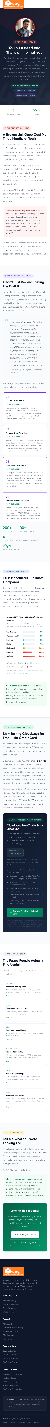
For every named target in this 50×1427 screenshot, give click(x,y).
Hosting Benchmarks (10, 1331)
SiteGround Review (10, 1362)
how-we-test (23, 673)
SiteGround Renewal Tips (12, 1389)
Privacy (36, 1423)
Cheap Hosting (8, 1312)
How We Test (7, 1339)
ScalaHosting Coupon (11, 1385)
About (5, 1423)
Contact (12, 1423)
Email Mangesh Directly (26, 1234)
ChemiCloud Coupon (11, 1382)
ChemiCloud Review (10, 1358)
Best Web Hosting (9, 1301)
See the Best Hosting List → (25, 1242)
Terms (29, 1423)
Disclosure (21, 1423)
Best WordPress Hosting (12, 1304)
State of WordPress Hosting (13, 1328)
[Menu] (44, 3)
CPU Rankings (8, 1335)
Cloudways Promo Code (12, 1374)
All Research (7, 1324)
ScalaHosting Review (10, 1351)
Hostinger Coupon (10, 1378)
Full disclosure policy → (33, 926)
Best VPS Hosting (9, 1308)
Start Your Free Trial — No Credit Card (25, 912)
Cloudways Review (10, 1355)
